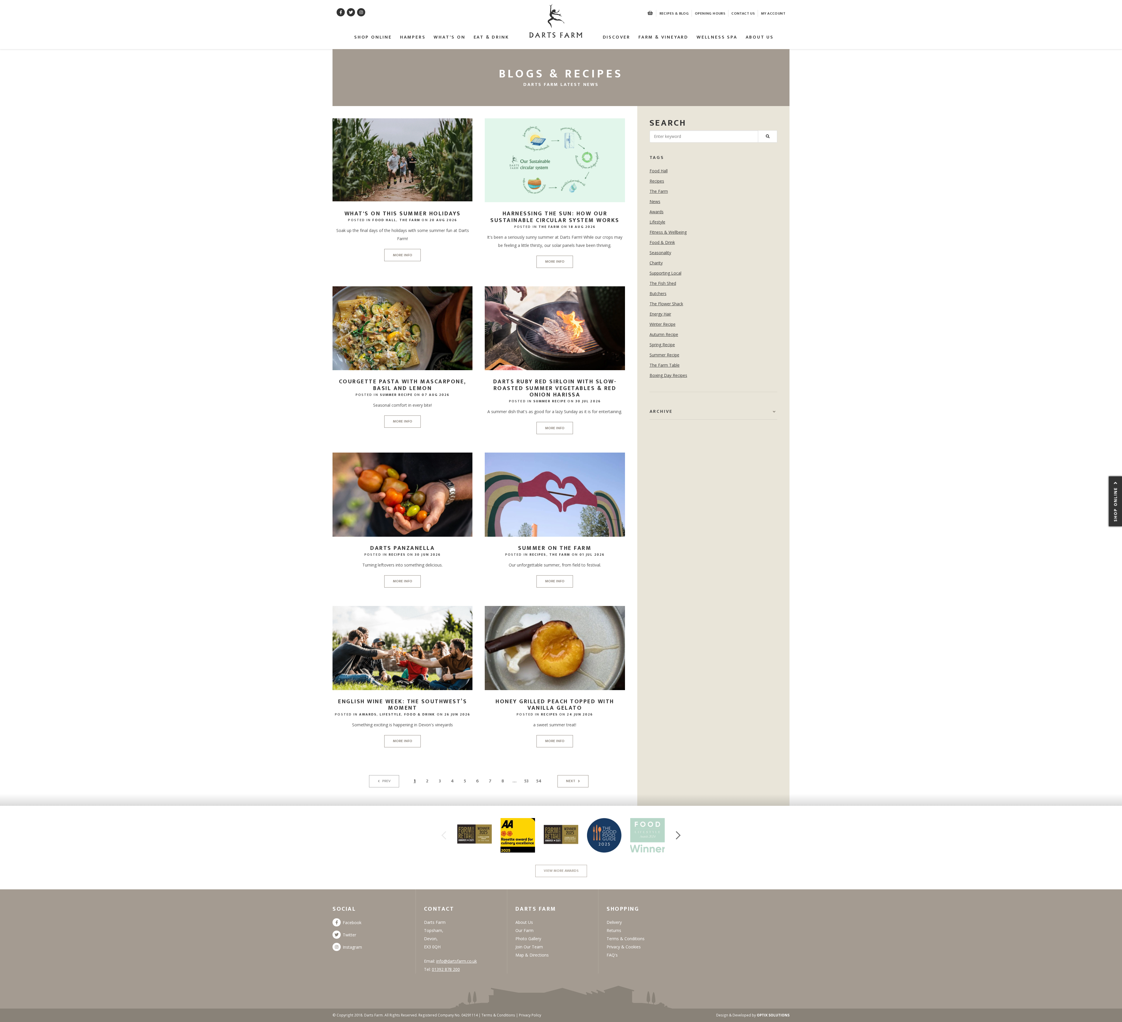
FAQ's (612, 955)
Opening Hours (710, 13)
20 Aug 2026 (443, 220)
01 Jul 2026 (592, 554)
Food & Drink (419, 714)
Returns (614, 930)
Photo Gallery (528, 938)
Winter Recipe (663, 324)
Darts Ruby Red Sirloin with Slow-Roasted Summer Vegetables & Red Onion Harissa (555, 388)
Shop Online (373, 37)
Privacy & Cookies (624, 947)
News (655, 201)
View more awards (561, 870)
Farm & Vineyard (663, 37)
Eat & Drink (491, 37)
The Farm (409, 220)
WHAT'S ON (449, 37)
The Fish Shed (663, 283)
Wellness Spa (717, 37)
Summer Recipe (396, 395)
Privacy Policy (530, 1015)
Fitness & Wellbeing (668, 232)
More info (402, 255)
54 (538, 781)
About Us (760, 37)
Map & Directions (532, 955)
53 (526, 781)
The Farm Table (665, 365)
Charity (656, 263)
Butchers (658, 293)
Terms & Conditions (626, 938)
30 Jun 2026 (428, 554)
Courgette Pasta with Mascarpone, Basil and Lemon (402, 385)
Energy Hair (660, 314)
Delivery (614, 922)
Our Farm (524, 930)
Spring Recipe (662, 344)
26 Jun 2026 (457, 714)
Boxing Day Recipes (668, 375)
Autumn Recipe (664, 334)
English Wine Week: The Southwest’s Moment (402, 705)
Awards (368, 714)
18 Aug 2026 (582, 227)
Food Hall (384, 220)
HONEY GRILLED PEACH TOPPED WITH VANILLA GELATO (555, 705)
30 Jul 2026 (588, 401)
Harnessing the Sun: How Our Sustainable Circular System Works (554, 217)
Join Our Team (529, 947)
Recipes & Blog (674, 13)
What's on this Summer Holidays (402, 214)
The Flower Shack (666, 303)
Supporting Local (665, 273)
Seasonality (660, 252)
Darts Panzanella (402, 548)
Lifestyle (390, 714)
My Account (773, 13)
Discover (616, 37)
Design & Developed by (752, 1015)
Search (668, 123)
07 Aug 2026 (435, 395)
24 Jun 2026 (580, 714)
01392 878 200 (446, 969)
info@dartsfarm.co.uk (456, 961)
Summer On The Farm (554, 548)
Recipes (397, 554)
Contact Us (743, 13)
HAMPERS (413, 37)
